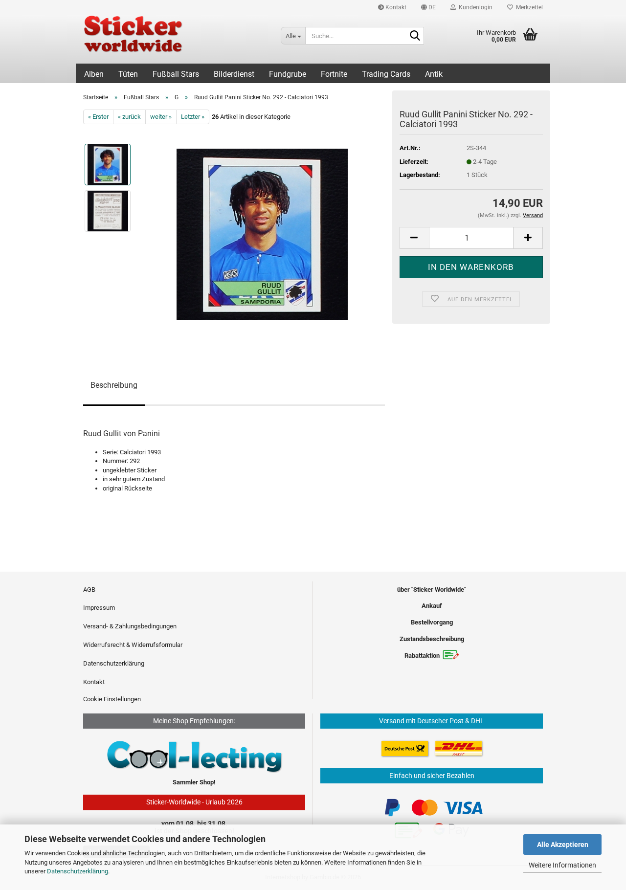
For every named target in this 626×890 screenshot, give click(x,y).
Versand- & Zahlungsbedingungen (130, 626)
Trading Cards (386, 74)
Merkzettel (528, 7)
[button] (428, 7)
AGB (89, 589)
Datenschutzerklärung (77, 871)
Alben (94, 74)
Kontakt (395, 7)
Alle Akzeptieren (562, 844)
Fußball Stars (176, 74)
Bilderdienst (234, 74)
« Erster (98, 116)
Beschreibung (113, 385)
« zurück (129, 116)
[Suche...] (414, 36)
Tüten (128, 74)
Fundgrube (287, 74)
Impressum (99, 607)
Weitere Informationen (562, 865)
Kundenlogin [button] (474, 7)
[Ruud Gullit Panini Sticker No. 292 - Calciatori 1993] (262, 234)
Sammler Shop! (194, 782)
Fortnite (334, 74)
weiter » (161, 116)
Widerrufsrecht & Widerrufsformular (132, 644)
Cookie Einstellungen (112, 699)
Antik (434, 74)
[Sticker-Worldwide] (174, 39)
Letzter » (192, 116)
